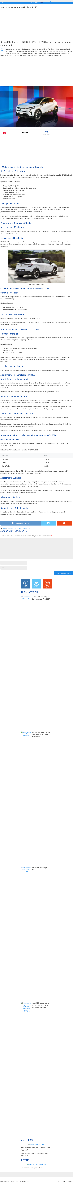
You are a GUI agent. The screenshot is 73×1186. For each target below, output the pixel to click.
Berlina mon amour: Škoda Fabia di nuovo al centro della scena (41, 734)
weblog (24, 1181)
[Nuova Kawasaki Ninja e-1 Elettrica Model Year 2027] (26, 598)
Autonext (3, 1181)
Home (4, 528)
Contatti (69, 1181)
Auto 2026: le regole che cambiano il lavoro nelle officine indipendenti (40, 1005)
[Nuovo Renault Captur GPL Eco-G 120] (36, 126)
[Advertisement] (36, 25)
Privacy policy (62, 1181)
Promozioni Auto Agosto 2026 (31, 1168)
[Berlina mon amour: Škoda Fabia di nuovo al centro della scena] (26, 736)
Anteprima (10, 528)
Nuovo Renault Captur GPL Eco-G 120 (24, 528)
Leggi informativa (53, 1)
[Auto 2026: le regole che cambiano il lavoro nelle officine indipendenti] (26, 1012)
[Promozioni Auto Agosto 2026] (26, 871)
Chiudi (60, 1)
